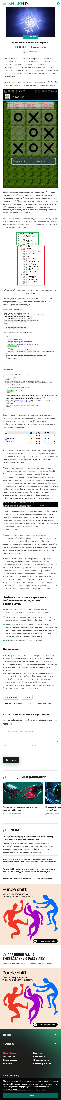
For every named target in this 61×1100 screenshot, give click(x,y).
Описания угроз (41, 1060)
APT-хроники (9, 1056)
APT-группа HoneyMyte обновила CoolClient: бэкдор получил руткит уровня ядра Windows (28, 837)
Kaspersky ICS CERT (43, 1063)
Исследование (30, 37)
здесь (14, 1089)
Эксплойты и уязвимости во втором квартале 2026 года (20, 808)
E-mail (34, 745)
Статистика (39, 1056)
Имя (5, 745)
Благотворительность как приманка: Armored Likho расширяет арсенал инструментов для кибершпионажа (29, 860)
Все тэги (37, 1053)
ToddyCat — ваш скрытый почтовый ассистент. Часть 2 (28, 878)
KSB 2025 (7, 1063)
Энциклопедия (10, 1060)
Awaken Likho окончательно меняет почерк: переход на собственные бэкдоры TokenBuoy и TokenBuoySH (29, 870)
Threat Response (11, 1053)
